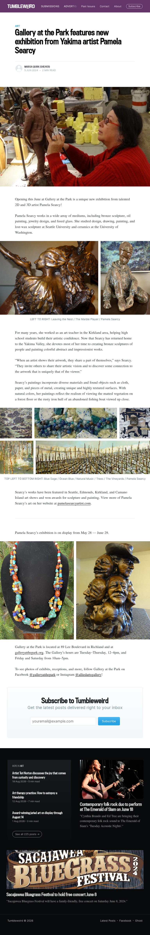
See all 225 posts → (27, 834)
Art (17, 25)
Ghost (139, 920)
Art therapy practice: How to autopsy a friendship (34, 795)
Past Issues (88, 6)
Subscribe (134, 6)
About (117, 6)
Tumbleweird (15, 920)
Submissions (50, 6)
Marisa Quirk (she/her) (37, 66)
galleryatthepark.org (29, 652)
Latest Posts (107, 920)
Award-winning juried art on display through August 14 (37, 815)
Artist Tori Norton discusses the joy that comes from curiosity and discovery (39, 775)
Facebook (125, 920)
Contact (104, 6)
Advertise (71, 6)
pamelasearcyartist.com (74, 503)
